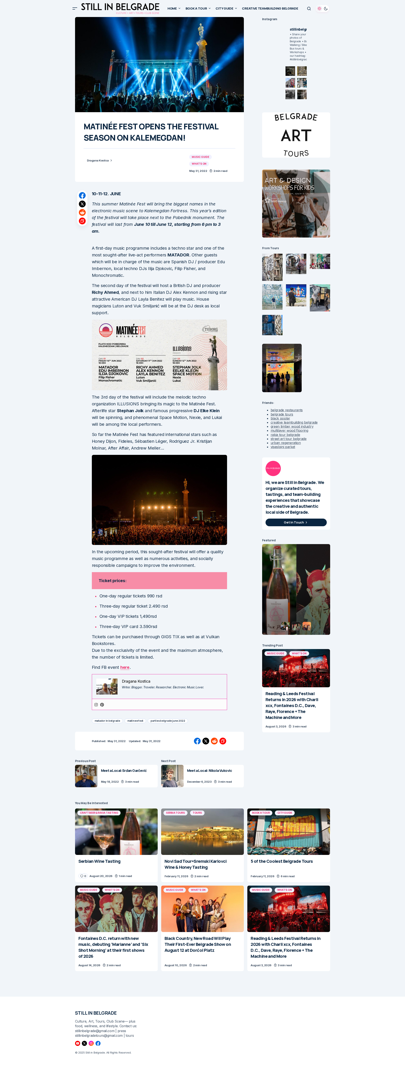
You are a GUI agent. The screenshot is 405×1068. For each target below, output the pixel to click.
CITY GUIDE (284, 813)
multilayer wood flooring (289, 430)
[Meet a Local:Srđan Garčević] (86, 776)
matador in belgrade (107, 721)
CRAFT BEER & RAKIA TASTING (99, 813)
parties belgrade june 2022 (168, 721)
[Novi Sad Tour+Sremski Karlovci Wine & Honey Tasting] (202, 831)
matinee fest (135, 721)
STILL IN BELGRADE (96, 1013)
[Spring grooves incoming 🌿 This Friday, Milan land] (302, 83)
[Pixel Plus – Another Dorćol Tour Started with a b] (290, 94)
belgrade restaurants (287, 410)
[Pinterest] (102, 704)
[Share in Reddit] (82, 212)
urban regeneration (286, 443)
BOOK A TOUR (261, 813)
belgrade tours (282, 414)
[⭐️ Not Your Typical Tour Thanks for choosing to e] (290, 83)
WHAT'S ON (199, 164)
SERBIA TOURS (175, 813)
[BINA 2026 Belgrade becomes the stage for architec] (302, 94)
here (124, 667)
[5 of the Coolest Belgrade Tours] (288, 831)
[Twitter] (84, 1043)
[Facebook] (98, 1043)
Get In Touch (294, 522)
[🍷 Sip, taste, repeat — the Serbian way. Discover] (290, 71)
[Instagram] (96, 704)
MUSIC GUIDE (200, 157)
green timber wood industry (292, 426)
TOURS (197, 813)
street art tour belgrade (289, 439)
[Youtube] (77, 1043)
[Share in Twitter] (82, 204)
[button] (74, 8)
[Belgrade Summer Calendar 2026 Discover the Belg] (302, 71)
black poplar (280, 418)
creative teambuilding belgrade (294, 422)
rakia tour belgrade (285, 435)
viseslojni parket (283, 447)
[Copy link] (82, 221)
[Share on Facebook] (82, 195)
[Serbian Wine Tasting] (116, 831)
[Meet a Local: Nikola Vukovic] (172, 776)
